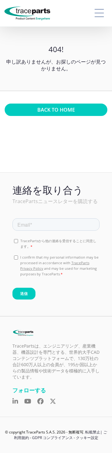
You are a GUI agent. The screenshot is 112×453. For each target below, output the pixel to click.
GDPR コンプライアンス (52, 437)
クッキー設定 (87, 437)
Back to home (56, 109)
